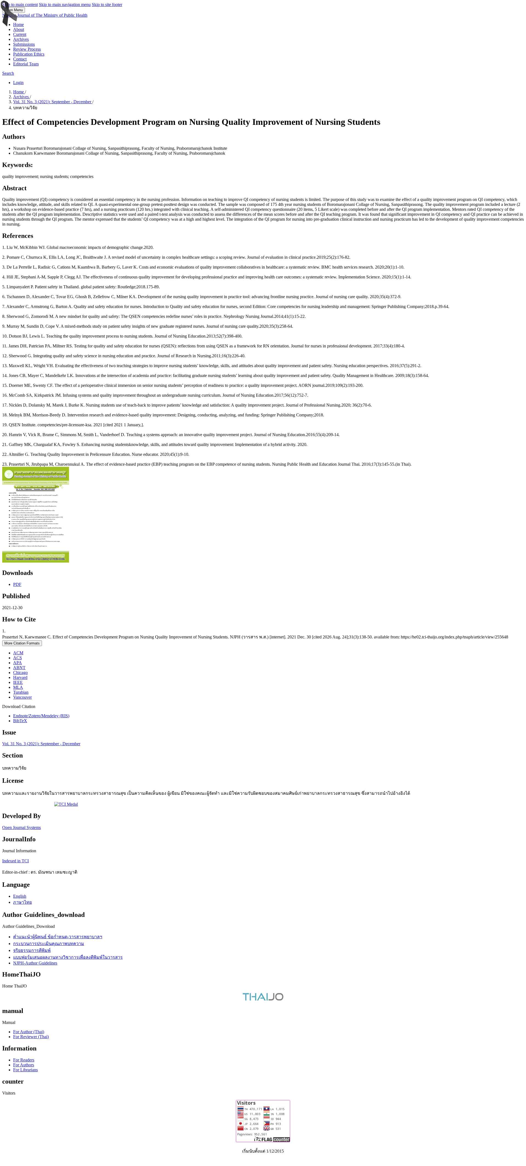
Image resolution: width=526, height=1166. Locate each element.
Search (8, 73)
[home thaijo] (263, 999)
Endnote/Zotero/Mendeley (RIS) (41, 715)
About (18, 29)
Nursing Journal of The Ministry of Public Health (44, 15)
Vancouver (22, 697)
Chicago (20, 672)
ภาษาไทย (22, 902)
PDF (17, 584)
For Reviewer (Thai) (31, 1036)
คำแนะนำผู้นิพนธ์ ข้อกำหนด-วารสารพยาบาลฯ (57, 936)
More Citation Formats (22, 643)
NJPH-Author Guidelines (35, 963)
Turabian (20, 692)
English (19, 896)
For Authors (23, 1065)
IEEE (18, 682)
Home (18, 24)
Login (18, 82)
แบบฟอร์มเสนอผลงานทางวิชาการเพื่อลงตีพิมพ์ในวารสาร (68, 957)
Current (19, 34)
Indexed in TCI (15, 861)
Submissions (24, 44)
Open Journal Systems (21, 827)
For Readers (23, 1060)
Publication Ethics (28, 54)
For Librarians (25, 1069)
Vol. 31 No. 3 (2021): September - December (52, 101)
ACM (18, 652)
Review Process (27, 49)
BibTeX (20, 720)
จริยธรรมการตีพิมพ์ (32, 950)
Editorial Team (26, 64)
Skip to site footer (107, 4)
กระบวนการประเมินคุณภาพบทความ (48, 943)
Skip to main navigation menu (65, 4)
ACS (17, 657)
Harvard (20, 677)
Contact (20, 59)
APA (17, 662)
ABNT (19, 667)
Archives (21, 39)
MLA (18, 687)
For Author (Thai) (28, 1031)
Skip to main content (20, 4)
